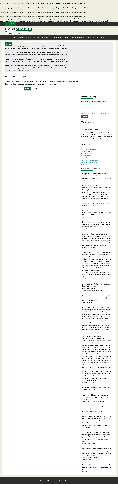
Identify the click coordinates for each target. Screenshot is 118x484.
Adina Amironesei (86, 158)
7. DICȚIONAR (99, 37)
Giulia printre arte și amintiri (89, 162)
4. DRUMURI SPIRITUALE (59, 37)
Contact (99, 24)
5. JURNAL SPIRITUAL (76, 37)
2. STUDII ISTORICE (32, 37)
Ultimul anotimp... (86, 151)
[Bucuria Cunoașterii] (6, 37)
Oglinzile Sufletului (86, 153)
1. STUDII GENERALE (17, 37)
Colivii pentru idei (86, 155)
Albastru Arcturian (86, 164)
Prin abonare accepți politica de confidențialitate (96, 113)
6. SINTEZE (89, 37)
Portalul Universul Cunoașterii (90, 160)
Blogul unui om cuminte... (88, 149)
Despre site (106, 24)
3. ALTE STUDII (44, 37)
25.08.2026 (85, 127)
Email (35, 88)
